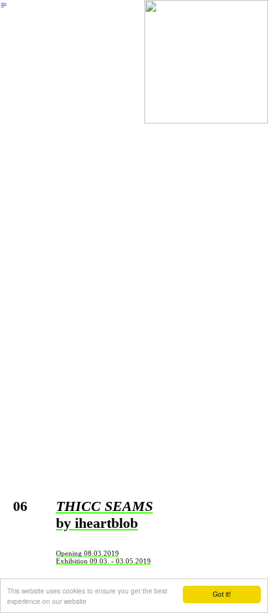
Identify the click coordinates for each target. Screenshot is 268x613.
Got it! (222, 594)
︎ (3, 5)
